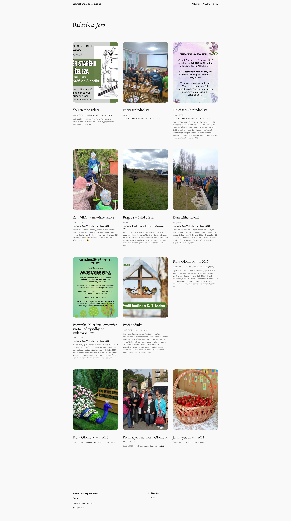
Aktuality (91, 115)
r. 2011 (194, 442)
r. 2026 (109, 115)
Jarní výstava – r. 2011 (188, 438)
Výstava (201, 442)
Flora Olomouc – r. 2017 (190, 262)
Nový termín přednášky (190, 110)
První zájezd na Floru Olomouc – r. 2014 (145, 440)
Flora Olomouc (193, 267)
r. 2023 (207, 226)
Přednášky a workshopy (145, 118)
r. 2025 (157, 118)
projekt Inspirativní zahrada (153, 226)
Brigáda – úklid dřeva (138, 218)
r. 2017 (206, 267)
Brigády (98, 115)
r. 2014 (156, 446)
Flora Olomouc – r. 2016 (90, 438)
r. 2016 (106, 442)
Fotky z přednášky (136, 110)
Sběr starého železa (86, 110)
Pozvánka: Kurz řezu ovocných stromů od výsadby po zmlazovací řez (95, 329)
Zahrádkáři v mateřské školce (93, 218)
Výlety (211, 267)
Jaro (104, 115)
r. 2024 (107, 226)
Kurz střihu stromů (186, 218)
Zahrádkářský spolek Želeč (87, 4)
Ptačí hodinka (132, 325)
